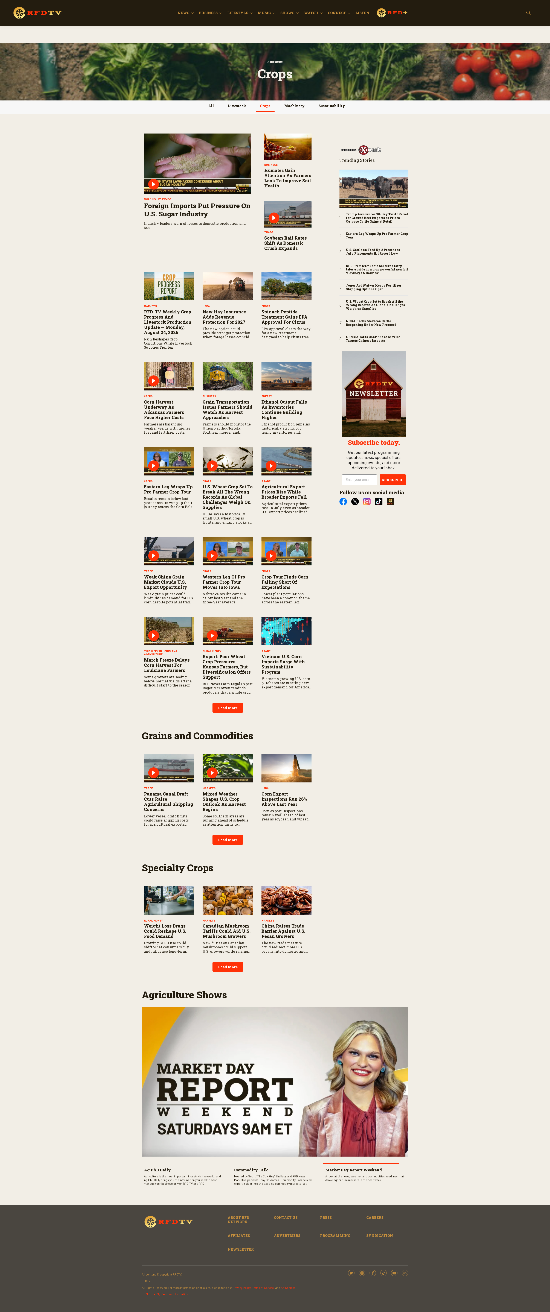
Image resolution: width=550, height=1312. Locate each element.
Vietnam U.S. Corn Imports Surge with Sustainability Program (283, 664)
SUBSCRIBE (393, 480)
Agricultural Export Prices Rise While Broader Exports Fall (284, 492)
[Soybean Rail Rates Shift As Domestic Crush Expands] (288, 214)
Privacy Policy (242, 1287)
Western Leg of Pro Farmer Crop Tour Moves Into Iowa (224, 582)
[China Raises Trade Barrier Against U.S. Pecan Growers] (286, 900)
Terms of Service (263, 1287)
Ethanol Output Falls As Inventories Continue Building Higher (284, 409)
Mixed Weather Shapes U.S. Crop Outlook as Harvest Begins (224, 801)
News (183, 13)
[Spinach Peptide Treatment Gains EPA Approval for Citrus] (286, 286)
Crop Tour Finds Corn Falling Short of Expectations (284, 582)
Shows (287, 13)
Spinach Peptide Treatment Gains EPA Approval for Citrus (284, 317)
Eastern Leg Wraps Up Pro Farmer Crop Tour (168, 489)
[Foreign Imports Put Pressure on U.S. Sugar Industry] (197, 164)
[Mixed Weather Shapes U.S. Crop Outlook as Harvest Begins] (228, 768)
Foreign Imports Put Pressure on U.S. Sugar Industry (197, 209)
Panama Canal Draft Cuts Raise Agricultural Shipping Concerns (168, 801)
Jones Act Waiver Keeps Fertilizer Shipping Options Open (373, 287)
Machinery (294, 105)
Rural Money (212, 651)
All (211, 105)
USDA (206, 306)
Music (264, 13)
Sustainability (332, 105)
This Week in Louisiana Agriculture (160, 652)
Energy (266, 396)
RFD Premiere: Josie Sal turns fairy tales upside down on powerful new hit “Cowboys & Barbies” (377, 269)
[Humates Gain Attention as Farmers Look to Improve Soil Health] (288, 147)
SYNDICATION (379, 1235)
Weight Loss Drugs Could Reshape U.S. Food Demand (165, 931)
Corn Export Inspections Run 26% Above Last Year (284, 799)
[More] (192, 13)
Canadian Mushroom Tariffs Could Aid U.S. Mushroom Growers (227, 931)
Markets (150, 306)
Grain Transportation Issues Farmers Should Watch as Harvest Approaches (227, 409)
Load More (228, 708)
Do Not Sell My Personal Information (165, 1294)
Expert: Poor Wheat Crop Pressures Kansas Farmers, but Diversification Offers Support (227, 667)
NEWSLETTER (241, 1249)
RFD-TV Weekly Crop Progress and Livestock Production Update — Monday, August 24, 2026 (167, 322)
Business (208, 13)
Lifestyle (237, 13)
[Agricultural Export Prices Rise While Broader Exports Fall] (286, 461)
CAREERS (374, 1217)
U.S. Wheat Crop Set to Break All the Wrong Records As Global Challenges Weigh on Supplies (228, 497)
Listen (362, 13)
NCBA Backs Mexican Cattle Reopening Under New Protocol (371, 323)
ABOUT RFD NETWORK (238, 1219)
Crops (265, 105)
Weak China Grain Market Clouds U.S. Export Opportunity (165, 582)
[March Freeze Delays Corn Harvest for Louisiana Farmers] (169, 631)
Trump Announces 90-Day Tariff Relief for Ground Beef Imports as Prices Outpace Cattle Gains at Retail (377, 218)
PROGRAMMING (335, 1235)
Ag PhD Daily (157, 1169)
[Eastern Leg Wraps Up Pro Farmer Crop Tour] (169, 461)
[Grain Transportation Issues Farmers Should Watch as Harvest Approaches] (228, 376)
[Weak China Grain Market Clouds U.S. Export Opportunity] (169, 551)
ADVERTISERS (287, 1235)
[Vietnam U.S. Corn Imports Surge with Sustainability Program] (286, 631)
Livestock (237, 105)
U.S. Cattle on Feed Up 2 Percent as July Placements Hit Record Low (373, 251)
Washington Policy (158, 198)
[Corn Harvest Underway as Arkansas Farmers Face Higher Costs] (169, 376)
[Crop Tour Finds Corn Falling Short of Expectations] (286, 551)
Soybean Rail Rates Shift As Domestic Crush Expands (285, 243)
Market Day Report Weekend (353, 1169)
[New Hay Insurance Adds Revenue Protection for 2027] (228, 286)
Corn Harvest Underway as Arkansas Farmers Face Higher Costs (164, 409)
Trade (268, 232)
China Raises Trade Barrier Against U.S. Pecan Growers (283, 931)
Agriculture (275, 61)
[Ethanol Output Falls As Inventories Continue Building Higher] (286, 376)
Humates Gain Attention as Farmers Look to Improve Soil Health (287, 177)
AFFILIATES (239, 1235)
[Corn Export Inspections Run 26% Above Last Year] (286, 768)
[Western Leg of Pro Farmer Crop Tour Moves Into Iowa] (228, 551)
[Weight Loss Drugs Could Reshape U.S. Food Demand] (169, 900)
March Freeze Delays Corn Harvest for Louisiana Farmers (167, 665)
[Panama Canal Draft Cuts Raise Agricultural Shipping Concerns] (169, 768)
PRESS (326, 1217)
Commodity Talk (251, 1169)
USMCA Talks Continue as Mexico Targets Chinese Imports (373, 339)
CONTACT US (286, 1217)
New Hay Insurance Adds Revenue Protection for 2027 (224, 317)
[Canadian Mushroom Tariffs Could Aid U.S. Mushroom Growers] (228, 900)
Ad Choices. (288, 1287)
